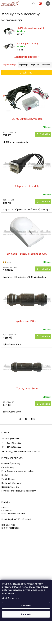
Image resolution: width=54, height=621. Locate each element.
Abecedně (46, 64)
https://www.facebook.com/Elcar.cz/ (23, 451)
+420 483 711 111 (13, 442)
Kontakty (5, 475)
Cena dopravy (7, 467)
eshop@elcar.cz (13, 438)
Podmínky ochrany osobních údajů (17, 471)
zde (17, 598)
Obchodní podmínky (10, 463)
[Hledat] (33, 3)
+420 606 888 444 (13, 447)
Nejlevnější (23, 64)
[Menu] (48, 3)
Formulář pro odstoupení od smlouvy (18, 490)
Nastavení (26, 605)
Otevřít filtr (27, 72)
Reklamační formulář (11, 483)
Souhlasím (26, 614)
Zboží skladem (8, 479)
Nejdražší (35, 64)
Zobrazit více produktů (25, 56)
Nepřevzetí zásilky (10, 486)
